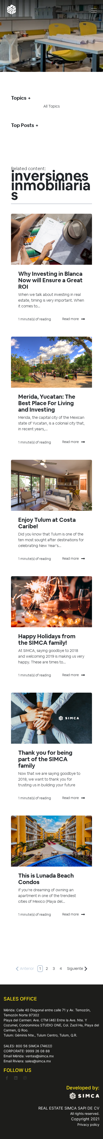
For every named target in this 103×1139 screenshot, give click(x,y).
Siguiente (75, 968)
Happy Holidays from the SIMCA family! (46, 639)
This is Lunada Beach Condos (46, 879)
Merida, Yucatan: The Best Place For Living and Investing (46, 403)
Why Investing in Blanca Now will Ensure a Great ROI (50, 280)
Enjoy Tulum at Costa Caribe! (47, 523)
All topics (51, 106)
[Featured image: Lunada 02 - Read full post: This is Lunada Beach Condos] (51, 841)
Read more (70, 319)
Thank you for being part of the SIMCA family (45, 759)
